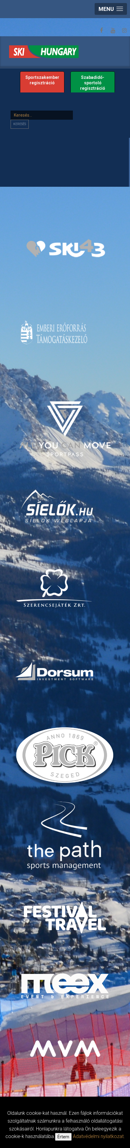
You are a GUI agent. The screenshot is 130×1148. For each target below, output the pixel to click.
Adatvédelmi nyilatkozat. (99, 1136)
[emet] (55, 332)
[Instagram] (124, 30)
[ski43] (65, 248)
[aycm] (65, 420)
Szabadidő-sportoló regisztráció (92, 83)
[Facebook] (101, 30)
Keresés (19, 124)
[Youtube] (113, 30)
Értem (63, 1136)
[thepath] (65, 836)
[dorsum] (55, 671)
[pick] (65, 758)
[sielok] (57, 505)
